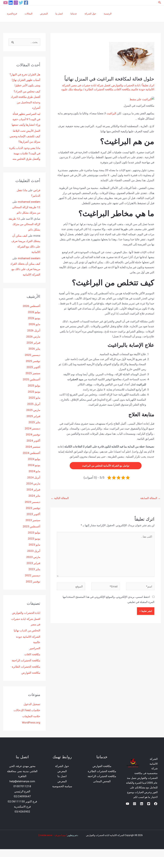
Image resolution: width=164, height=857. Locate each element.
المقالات (28, 13)
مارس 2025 (33, 410)
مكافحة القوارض (30, 672)
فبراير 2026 (33, 342)
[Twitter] (21, 2)
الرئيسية (107, 13)
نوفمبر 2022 (33, 581)
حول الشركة (90, 13)
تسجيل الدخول (32, 704)
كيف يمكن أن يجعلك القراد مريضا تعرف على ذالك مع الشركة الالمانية (25, 269)
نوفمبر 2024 (33, 434)
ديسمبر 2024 (32, 428)
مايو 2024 (34, 471)
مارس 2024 (33, 483)
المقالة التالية (60, 498)
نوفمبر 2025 (33, 361)
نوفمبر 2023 (33, 508)
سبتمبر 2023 (32, 520)
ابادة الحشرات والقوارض (126, 85)
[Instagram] (15, 2)
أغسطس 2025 (31, 379)
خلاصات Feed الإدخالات (27, 710)
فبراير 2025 (33, 416)
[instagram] (134, 803)
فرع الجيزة (12, 13)
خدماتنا (73, 13)
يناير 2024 (34, 495)
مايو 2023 (34, 544)
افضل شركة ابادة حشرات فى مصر (91, 85)
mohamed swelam (29, 201)
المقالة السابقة (150, 498)
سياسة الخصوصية (62, 786)
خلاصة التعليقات (31, 716)
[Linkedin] (141, 803)
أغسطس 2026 (31, 306)
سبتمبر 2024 (32, 446)
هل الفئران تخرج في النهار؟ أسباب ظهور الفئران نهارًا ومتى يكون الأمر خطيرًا (25, 80)
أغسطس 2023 (31, 526)
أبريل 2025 (33, 404)
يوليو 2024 (34, 459)
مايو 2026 (34, 324)
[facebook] (155, 803)
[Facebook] (26, 2)
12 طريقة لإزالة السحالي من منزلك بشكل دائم (24, 224)
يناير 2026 (34, 348)
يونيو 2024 (34, 465)
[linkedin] (10, 2)
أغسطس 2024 (31, 453)
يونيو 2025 (34, 391)
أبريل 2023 (33, 550)
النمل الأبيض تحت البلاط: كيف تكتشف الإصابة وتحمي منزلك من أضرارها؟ (25, 136)
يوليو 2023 (34, 532)
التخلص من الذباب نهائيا (27, 630)
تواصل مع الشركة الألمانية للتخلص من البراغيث (105, 465)
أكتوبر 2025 (33, 367)
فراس (36, 190)
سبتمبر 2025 (32, 373)
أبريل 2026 (33, 330)
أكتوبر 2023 (33, 514)
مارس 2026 (33, 336)
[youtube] (5, 2)
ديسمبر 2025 (32, 355)
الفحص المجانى (102, 781)
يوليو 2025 (34, 385)
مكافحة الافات (122, 89)
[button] (159, 2)
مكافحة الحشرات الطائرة (99, 89)
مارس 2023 (33, 557)
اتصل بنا (59, 13)
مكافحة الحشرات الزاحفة (26, 660)
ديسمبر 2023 (32, 502)
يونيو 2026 (34, 318)
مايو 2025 (34, 397)
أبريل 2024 (33, 477)
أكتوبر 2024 (33, 440)
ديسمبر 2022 (32, 575)
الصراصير (34, 648)
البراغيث (111, 113)
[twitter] (148, 803)
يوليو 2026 (34, 312)
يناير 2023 (34, 569)
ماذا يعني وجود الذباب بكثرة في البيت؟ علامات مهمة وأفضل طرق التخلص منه (24, 153)
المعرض (44, 13)
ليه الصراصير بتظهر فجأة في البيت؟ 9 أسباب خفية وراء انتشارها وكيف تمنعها (26, 119)
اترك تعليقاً (148, 85)
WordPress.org (31, 722)
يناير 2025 (34, 422)
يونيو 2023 (34, 538)
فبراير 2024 (33, 489)
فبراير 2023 (33, 563)
